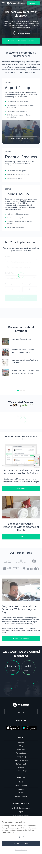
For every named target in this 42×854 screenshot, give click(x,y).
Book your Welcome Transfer (21, 41)
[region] (21, 835)
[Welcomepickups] (3, 3)
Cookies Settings (21, 850)
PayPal (21, 812)
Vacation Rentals (21, 785)
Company (21, 742)
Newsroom (21, 749)
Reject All (21, 837)
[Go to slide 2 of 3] (21, 390)
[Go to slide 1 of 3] (18, 390)
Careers (21, 767)
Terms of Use (21, 753)
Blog (21, 746)
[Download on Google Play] (29, 728)
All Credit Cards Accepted (21, 808)
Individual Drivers (21, 793)
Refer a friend (21, 764)
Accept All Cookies (21, 843)
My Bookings (33, 3)
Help (22, 712)
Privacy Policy (21, 757)
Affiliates (21, 789)
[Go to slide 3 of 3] (24, 390)
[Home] (21, 705)
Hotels (21, 782)
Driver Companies (21, 796)
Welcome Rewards (21, 760)
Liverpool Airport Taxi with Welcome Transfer (21, 139)
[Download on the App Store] (13, 728)
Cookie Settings (21, 771)
